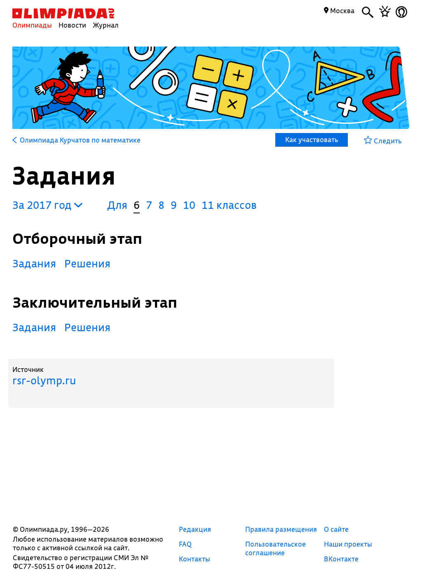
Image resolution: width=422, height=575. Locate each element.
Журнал (106, 25)
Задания (34, 263)
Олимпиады (32, 25)
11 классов (229, 205)
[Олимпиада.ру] (63, 13)
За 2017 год (43, 205)
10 (189, 205)
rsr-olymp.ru (44, 380)
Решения (87, 263)
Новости (72, 25)
